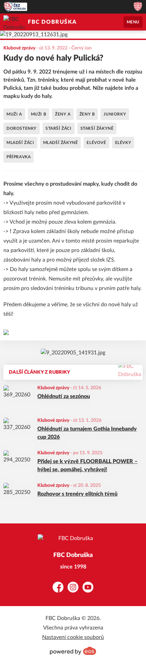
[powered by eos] (73, 651)
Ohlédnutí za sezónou (63, 396)
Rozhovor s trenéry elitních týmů (77, 494)
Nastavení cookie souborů (73, 637)
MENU (133, 22)
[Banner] (73, 353)
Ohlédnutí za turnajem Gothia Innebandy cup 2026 (87, 433)
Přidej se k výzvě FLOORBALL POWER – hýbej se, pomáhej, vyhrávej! (87, 465)
